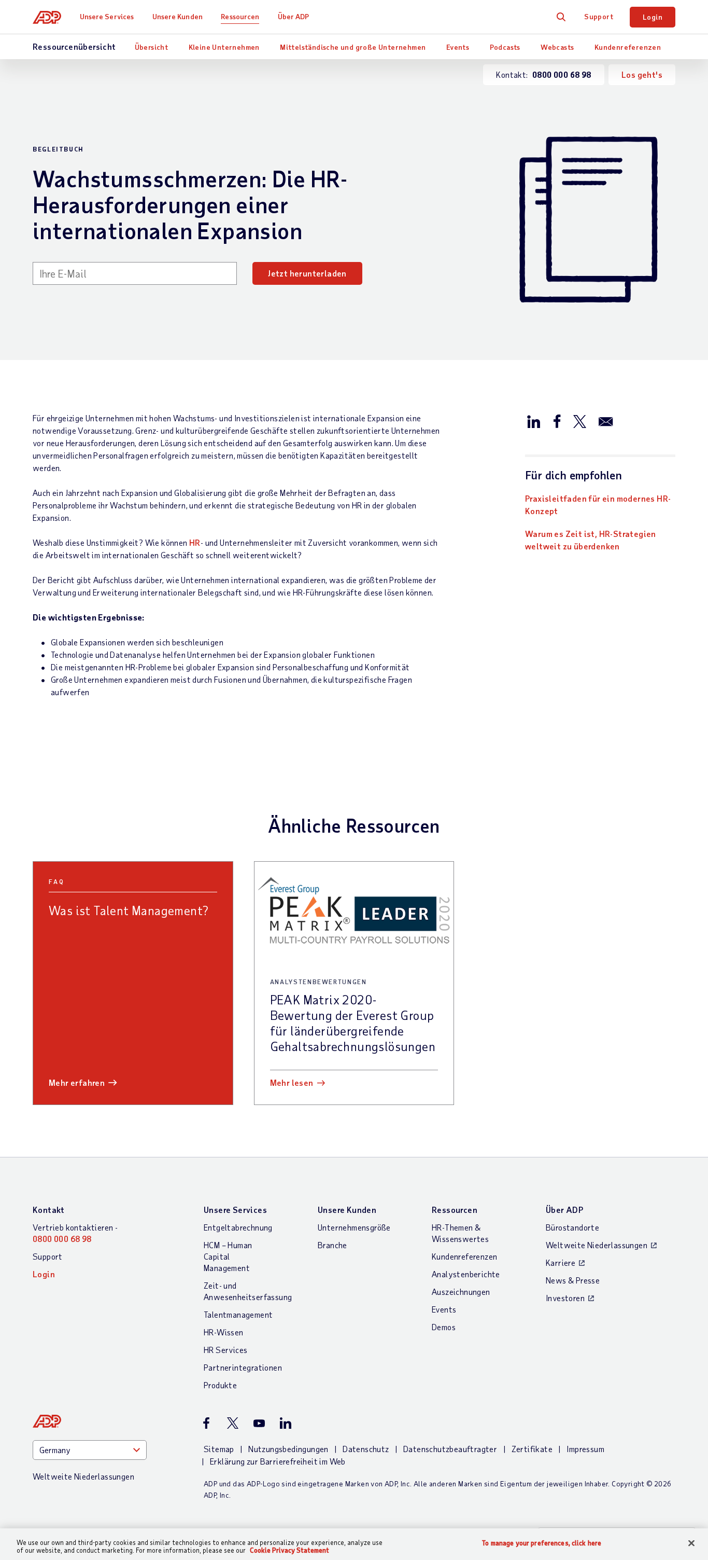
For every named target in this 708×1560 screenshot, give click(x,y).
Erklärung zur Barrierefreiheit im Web (278, 1461)
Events (457, 47)
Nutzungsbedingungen (288, 1449)
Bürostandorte (572, 1227)
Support (598, 16)
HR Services (225, 1350)
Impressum (585, 1449)
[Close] (691, 1543)
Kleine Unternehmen (224, 47)
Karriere (560, 1262)
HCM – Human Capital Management (228, 1256)
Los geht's (641, 74)
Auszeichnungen (461, 1291)
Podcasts (505, 47)
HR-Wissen (224, 1332)
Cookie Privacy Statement (289, 1550)
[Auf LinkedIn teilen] (534, 421)
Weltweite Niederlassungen (596, 1245)
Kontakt (49, 1209)
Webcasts (557, 47)
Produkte (220, 1385)
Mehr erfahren (77, 1082)
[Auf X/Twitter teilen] (579, 421)
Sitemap (219, 1449)
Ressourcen (240, 16)
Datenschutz (366, 1449)
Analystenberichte (466, 1274)
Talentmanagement (238, 1314)
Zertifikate (532, 1449)
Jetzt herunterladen (307, 273)
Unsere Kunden (177, 16)
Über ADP (293, 16)
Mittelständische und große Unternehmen (353, 47)
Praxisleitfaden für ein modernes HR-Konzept (598, 504)
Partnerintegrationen (243, 1367)
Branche (332, 1245)
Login (652, 16)
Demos (444, 1327)
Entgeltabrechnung (238, 1227)
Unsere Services (107, 16)
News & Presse (573, 1280)
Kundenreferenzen (627, 47)
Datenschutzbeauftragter (450, 1449)
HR (195, 542)
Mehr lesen (292, 1082)
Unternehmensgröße (354, 1227)
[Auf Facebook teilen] (556, 421)
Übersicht (151, 47)
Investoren (565, 1298)
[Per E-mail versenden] (606, 421)
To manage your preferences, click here (541, 1543)
